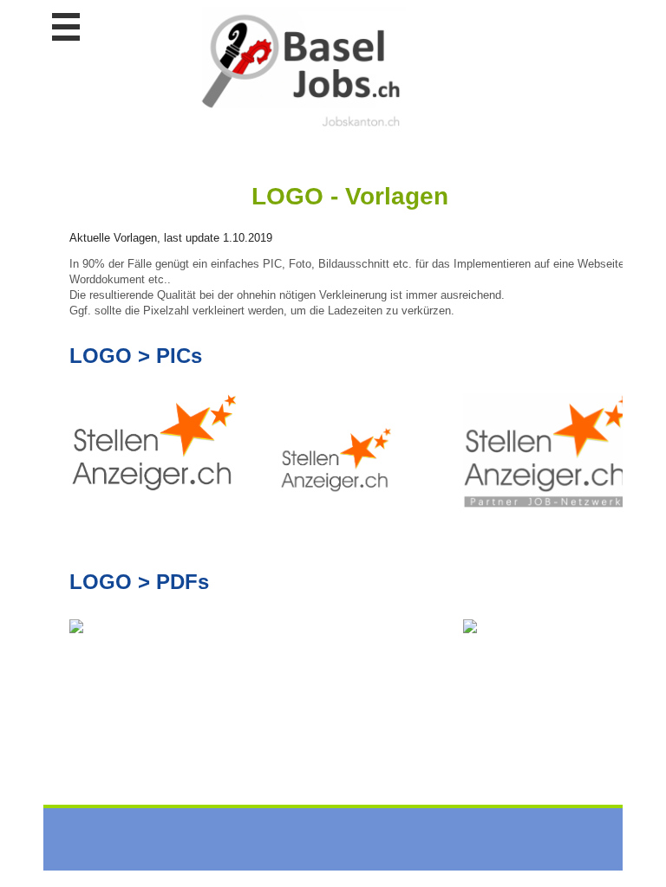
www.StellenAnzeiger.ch (299, 68)
